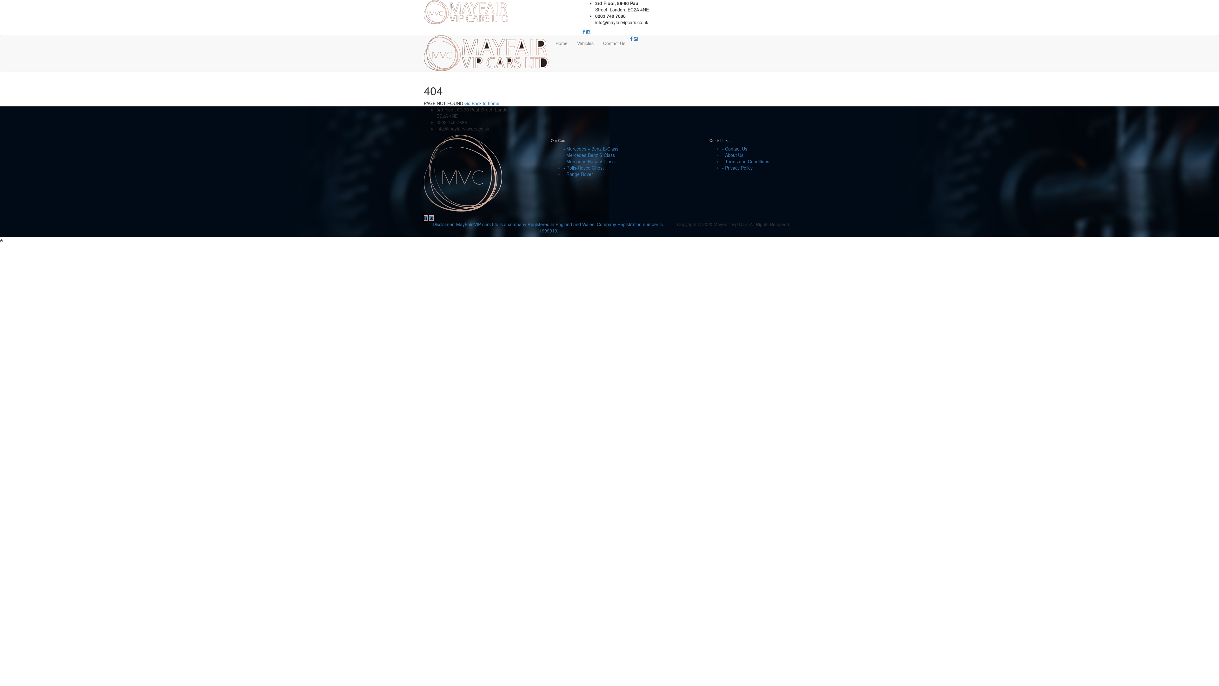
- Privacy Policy (737, 168)
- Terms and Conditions (745, 161)
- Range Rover (578, 174)
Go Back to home (481, 103)
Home (562, 43)
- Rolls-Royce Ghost (583, 168)
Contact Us (614, 43)
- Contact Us (734, 148)
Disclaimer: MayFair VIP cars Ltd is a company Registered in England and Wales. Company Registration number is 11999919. (548, 227)
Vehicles (585, 43)
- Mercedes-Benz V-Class (589, 161)
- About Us (732, 155)
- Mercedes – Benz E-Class (590, 148)
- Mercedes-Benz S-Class (589, 155)
